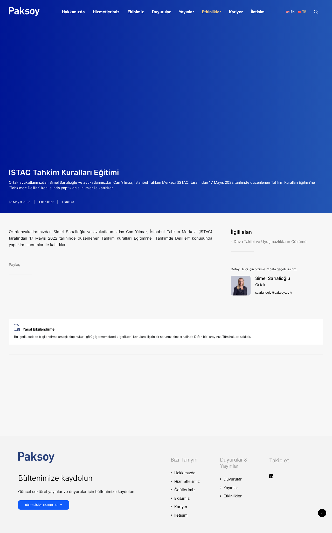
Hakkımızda (73, 11)
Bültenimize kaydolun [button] (41, 504)
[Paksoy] (24, 11)
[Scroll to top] (322, 512)
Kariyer (236, 11)
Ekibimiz (136, 11)
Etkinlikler (211, 11)
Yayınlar (186, 11)
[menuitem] (73, 11)
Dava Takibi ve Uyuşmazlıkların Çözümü (270, 241)
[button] (318, 11)
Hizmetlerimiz (106, 11)
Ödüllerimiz (184, 489)
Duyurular (161, 11)
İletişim (258, 11)
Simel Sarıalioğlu (272, 278)
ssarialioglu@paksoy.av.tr (273, 292)
